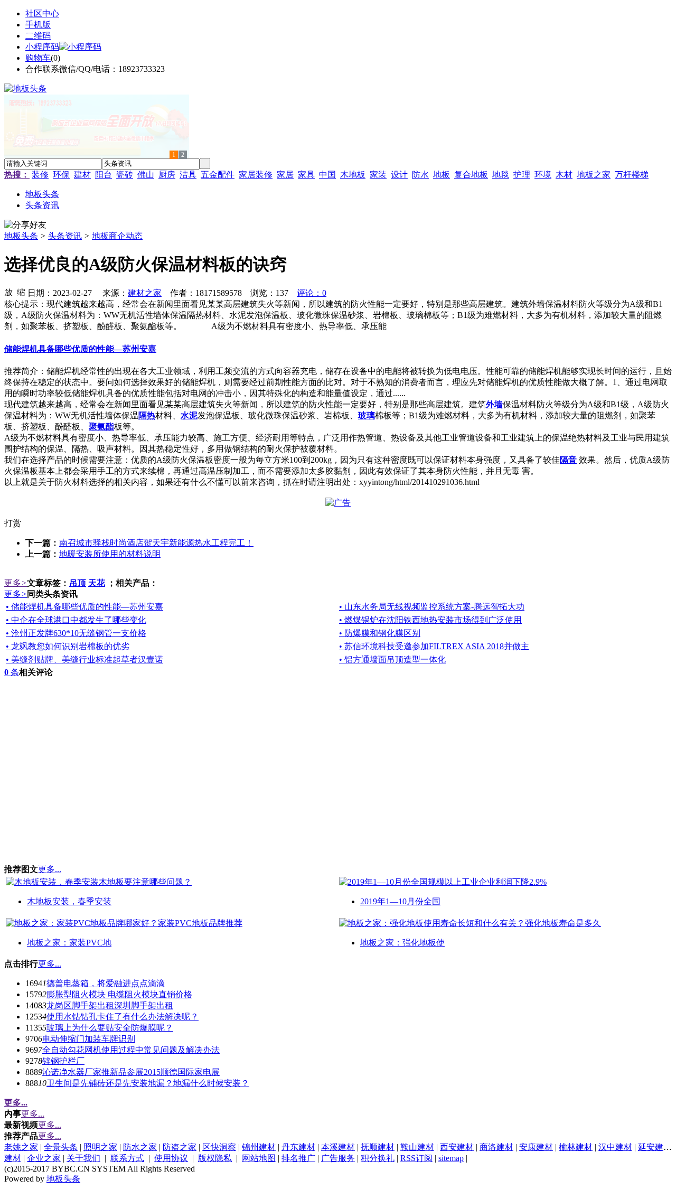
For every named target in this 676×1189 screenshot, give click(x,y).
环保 (61, 174)
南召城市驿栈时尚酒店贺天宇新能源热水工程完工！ (156, 542)
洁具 (188, 174)
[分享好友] (25, 225)
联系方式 (127, 1158)
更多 (15, 582)
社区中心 (42, 13)
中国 (327, 174)
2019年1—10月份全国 (400, 901)
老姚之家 (21, 1147)
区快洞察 (219, 1147)
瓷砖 (124, 174)
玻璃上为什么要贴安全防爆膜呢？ (109, 1027)
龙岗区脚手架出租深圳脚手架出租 (109, 1005)
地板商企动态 (117, 235)
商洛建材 (496, 1147)
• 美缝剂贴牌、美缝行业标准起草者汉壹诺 (84, 659)
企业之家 (44, 1158)
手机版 (38, 24)
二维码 (38, 35)
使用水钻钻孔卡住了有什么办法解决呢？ (122, 1016)
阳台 (103, 174)
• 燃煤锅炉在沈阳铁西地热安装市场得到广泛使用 (430, 619)
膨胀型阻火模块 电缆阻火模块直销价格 (119, 994)
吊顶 (77, 582)
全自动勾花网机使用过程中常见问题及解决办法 (131, 1049)
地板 (441, 174)
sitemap (451, 1158)
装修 (40, 174)
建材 (82, 174)
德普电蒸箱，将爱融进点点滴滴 (105, 983)
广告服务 (338, 1158)
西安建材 (457, 1147)
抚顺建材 (378, 1147)
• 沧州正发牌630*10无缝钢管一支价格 (76, 633)
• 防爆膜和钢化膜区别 (379, 633)
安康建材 (536, 1147)
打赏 (12, 523)
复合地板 (471, 174)
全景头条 (61, 1147)
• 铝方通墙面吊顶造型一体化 (392, 659)
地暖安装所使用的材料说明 (110, 553)
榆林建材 (576, 1147)
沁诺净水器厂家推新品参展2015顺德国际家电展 (131, 1072)
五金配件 (217, 174)
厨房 (166, 174)
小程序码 (42, 46)
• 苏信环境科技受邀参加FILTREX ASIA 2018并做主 (434, 646)
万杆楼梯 (632, 174)
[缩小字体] (21, 291)
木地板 (352, 174)
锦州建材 (259, 1147)
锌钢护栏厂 (63, 1060)
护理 (521, 174)
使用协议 (171, 1158)
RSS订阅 (416, 1158)
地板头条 (21, 235)
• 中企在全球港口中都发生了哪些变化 (76, 619)
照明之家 (100, 1147)
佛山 (145, 174)
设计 (399, 174)
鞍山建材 (417, 1147)
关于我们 (83, 1158)
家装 (378, 174)
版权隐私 (215, 1158)
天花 (96, 582)
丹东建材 (298, 1147)
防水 (420, 174)
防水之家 (140, 1147)
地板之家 (594, 174)
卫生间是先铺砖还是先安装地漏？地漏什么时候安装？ (147, 1083)
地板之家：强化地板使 (402, 942)
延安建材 (655, 1147)
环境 (542, 174)
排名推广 (298, 1158)
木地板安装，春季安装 (69, 901)
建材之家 (145, 292)
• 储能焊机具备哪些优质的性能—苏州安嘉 (84, 606)
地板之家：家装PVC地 (69, 942)
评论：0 (311, 292)
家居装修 (256, 174)
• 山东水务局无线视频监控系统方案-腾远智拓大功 (431, 606)
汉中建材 (615, 1147)
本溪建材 (338, 1147)
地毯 (500, 174)
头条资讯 (65, 235)
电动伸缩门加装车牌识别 (88, 1038)
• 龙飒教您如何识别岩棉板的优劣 (67, 646)
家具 (306, 174)
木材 (564, 174)
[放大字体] (8, 291)
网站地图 (259, 1158)
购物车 (38, 57)
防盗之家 (179, 1147)
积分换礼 (378, 1158)
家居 (285, 174)
